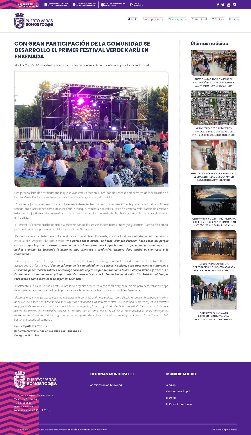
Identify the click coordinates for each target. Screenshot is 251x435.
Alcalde (171, 385)
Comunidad (199, 19)
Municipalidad (152, 19)
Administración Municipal (106, 385)
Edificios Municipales (179, 404)
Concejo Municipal (178, 391)
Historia (171, 398)
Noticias (234, 19)
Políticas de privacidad (224, 429)
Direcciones (176, 19)
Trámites (218, 19)
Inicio (133, 19)
